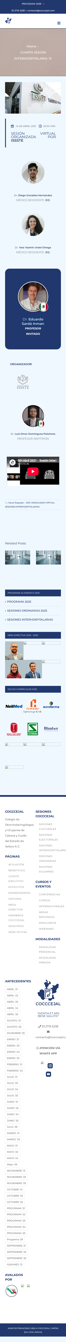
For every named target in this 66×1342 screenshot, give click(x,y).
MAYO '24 (12, 1158)
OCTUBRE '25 (15, 1202)
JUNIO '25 (12, 1120)
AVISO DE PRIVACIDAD (19, 1328)
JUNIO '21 (12, 1101)
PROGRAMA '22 (16, 1214)
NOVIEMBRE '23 (16, 1176)
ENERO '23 (13, 1045)
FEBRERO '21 (14, 1064)
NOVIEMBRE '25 (16, 1183)
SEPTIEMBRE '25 (16, 1258)
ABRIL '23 (12, 1001)
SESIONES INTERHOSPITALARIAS (22, 506)
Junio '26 (12, 1126)
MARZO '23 (13, 1139)
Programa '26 (15, 1239)
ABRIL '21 (12, 989)
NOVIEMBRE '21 (16, 1170)
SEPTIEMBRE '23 (16, 1251)
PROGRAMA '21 (16, 1208)
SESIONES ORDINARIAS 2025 (27, 610)
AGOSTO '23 (14, 1026)
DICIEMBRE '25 (16, 1033)
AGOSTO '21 (14, 1020)
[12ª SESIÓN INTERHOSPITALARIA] (17, 552)
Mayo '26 (12, 1164)
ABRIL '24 (12, 1008)
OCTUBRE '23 (15, 1195)
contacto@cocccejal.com (41, 10)
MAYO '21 (12, 1145)
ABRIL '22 (12, 995)
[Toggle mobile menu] (59, 23)
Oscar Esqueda (16, 502)
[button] (7, 557)
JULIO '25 (12, 1095)
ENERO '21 (13, 1039)
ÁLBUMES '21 (14, 1264)
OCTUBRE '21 (14, 1189)
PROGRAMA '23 (16, 1220)
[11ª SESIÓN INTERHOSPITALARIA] (48, 552)
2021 (28, 502)
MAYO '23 (12, 1151)
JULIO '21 (12, 1076)
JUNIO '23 (12, 1108)
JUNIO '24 (13, 1114)
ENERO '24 (13, 1051)
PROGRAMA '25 (16, 1233)
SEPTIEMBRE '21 (16, 1245)
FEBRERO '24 (15, 1070)
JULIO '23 (12, 1083)
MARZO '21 (13, 1133)
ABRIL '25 (12, 1014)
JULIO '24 (12, 1089)
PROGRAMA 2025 (19, 601)
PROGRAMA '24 (16, 1226)
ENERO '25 (13, 1058)
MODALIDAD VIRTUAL (43, 502)
